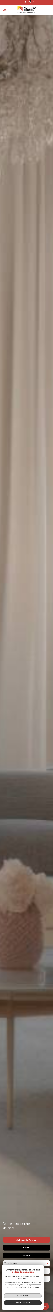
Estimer (27, 1255)
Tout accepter (23, 1303)
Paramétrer (22, 1296)
